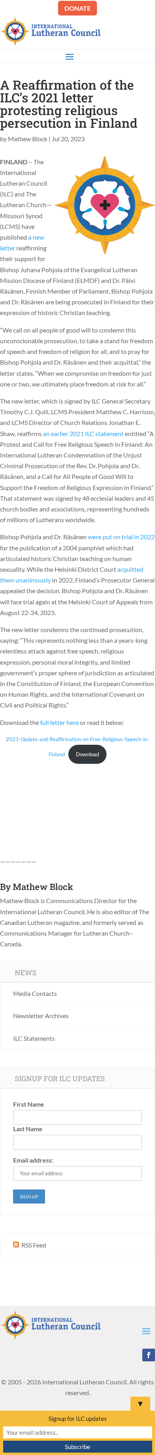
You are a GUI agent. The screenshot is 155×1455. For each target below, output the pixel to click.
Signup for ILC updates (77, 1418)
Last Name (28, 1128)
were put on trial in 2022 (121, 536)
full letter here (59, 722)
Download (87, 754)
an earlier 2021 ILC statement (83, 433)
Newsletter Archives (41, 1015)
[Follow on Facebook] (148, 1355)
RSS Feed (33, 1245)
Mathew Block (27, 138)
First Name (28, 1104)
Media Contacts (35, 993)
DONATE (77, 8)
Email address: (33, 1160)
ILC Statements (34, 1038)
